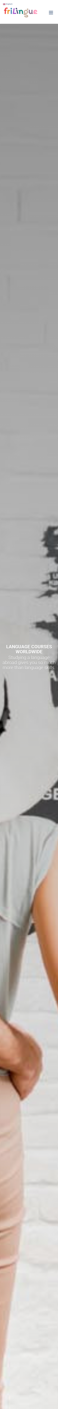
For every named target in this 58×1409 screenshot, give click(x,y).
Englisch (9, 4)
